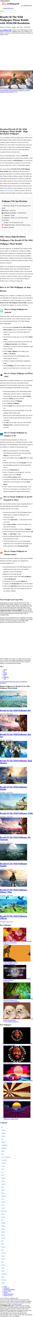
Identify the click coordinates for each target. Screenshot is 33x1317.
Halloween (4, 1211)
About (5, 1286)
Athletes (3, 1142)
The (4, 675)
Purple (3, 1256)
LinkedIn (22, 681)
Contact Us (6, 1288)
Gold (2, 1205)
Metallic (3, 1223)
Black (2, 1151)
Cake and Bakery (6, 1157)
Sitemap (5, 1292)
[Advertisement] (16, 53)
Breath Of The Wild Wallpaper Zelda (16, 813)
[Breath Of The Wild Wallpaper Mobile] (13, 783)
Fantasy (3, 1184)
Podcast (3, 1253)
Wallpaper (6, 677)
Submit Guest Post (8, 8)
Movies (3, 1232)
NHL (2, 1244)
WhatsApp (12, 681)
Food (2, 1193)
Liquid (3, 1217)
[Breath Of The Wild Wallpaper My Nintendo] (13, 833)
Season (3, 1265)
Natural (3, 1238)
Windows (3, 1280)
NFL (2, 1241)
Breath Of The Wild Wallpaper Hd (15, 710)
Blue (2, 1154)
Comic (3, 1166)
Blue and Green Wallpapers (12, 1001)
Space (2, 1268)
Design (3, 1178)
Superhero (4, 1274)
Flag (2, 1187)
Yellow (3, 1283)
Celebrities (4, 1160)
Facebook (6, 681)
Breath (5, 669)
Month (3, 1229)
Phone (5, 672)
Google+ (17, 681)
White (2, 1277)
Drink (2, 1181)
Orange (3, 1247)
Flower (7, 944)
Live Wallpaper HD (26, 5)
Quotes (3, 1259)
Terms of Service (7, 1295)
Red (2, 1262)
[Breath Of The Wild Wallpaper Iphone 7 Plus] (13, 886)
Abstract (3, 1130)
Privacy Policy (7, 1291)
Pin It (25, 681)
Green (3, 1208)
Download (3, 683)
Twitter (2, 681)
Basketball (4, 1148)
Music (3, 1235)
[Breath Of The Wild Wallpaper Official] (13, 912)
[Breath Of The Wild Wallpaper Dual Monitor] (13, 757)
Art (2, 1139)
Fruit (2, 1199)
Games (14, 27)
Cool (2, 1169)
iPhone (3, 1214)
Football (7, 981)
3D (2, 1127)
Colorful (3, 1163)
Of (4, 671)
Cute (2, 1172)
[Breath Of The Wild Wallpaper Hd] (13, 707)
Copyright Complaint (9, 1289)
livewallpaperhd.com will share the (9, 90)
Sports (3, 1271)
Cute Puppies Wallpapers (11, 1021)
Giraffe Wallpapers (10, 964)
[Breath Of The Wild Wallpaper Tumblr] (13, 860)
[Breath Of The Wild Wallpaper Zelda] (13, 809)
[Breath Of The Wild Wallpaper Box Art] (13, 731)
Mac (2, 1220)
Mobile (3, 1226)
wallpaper (17, 155)
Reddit (5, 674)
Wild (4, 678)
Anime (3, 1136)
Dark (2, 1175)
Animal (3, 1133)
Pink (2, 1250)
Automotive (4, 1145)
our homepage (8, 190)
